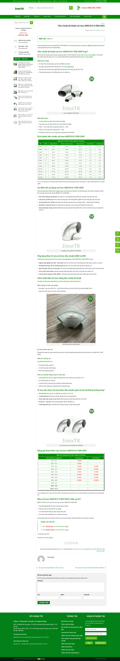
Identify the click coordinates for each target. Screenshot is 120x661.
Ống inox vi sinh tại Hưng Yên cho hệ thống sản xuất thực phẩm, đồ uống (25, 86)
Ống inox (36, 16)
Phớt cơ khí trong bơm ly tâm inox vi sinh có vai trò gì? (25, 97)
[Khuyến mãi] (117, 239)
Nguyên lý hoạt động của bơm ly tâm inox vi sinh (25, 103)
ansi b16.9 (75, 549)
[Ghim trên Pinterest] (74, 543)
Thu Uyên (102, 30)
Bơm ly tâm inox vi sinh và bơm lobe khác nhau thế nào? (25, 116)
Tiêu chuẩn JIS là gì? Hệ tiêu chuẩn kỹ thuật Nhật (89, 568)
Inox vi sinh (47, 16)
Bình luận (40, 580)
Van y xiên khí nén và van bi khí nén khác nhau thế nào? (25, 123)
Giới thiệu (26, 16)
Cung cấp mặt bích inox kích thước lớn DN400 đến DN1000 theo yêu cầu (25, 72)
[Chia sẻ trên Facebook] (65, 543)
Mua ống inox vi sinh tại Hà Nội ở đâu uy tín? (25, 91)
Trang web (86, 594)
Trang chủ (17, 16)
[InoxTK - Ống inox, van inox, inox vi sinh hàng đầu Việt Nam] (19, 9)
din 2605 (102, 551)
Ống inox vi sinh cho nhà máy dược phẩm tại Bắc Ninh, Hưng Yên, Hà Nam (25, 79)
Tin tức (103, 23)
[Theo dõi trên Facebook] (96, 1)
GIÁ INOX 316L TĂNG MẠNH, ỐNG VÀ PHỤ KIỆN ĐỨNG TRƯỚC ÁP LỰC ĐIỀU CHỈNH (25, 65)
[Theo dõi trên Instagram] (99, 1)
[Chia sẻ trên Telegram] (77, 543)
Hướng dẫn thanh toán (89, 1)
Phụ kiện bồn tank (60, 16)
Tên (39, 594)
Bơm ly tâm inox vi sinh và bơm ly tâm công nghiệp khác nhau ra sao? (25, 109)
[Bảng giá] (117, 233)
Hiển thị (49, 39)
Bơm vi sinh (87, 16)
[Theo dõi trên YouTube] (105, 1)
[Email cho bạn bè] (71, 543)
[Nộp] (71, 8)
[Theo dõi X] (102, 1)
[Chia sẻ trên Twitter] (68, 543)
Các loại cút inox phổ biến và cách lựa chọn (51, 568)
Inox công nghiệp (75, 16)
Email (62, 594)
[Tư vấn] (117, 245)
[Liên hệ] (117, 250)
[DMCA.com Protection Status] (41, 658)
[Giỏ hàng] (104, 16)
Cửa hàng (18, 19)
